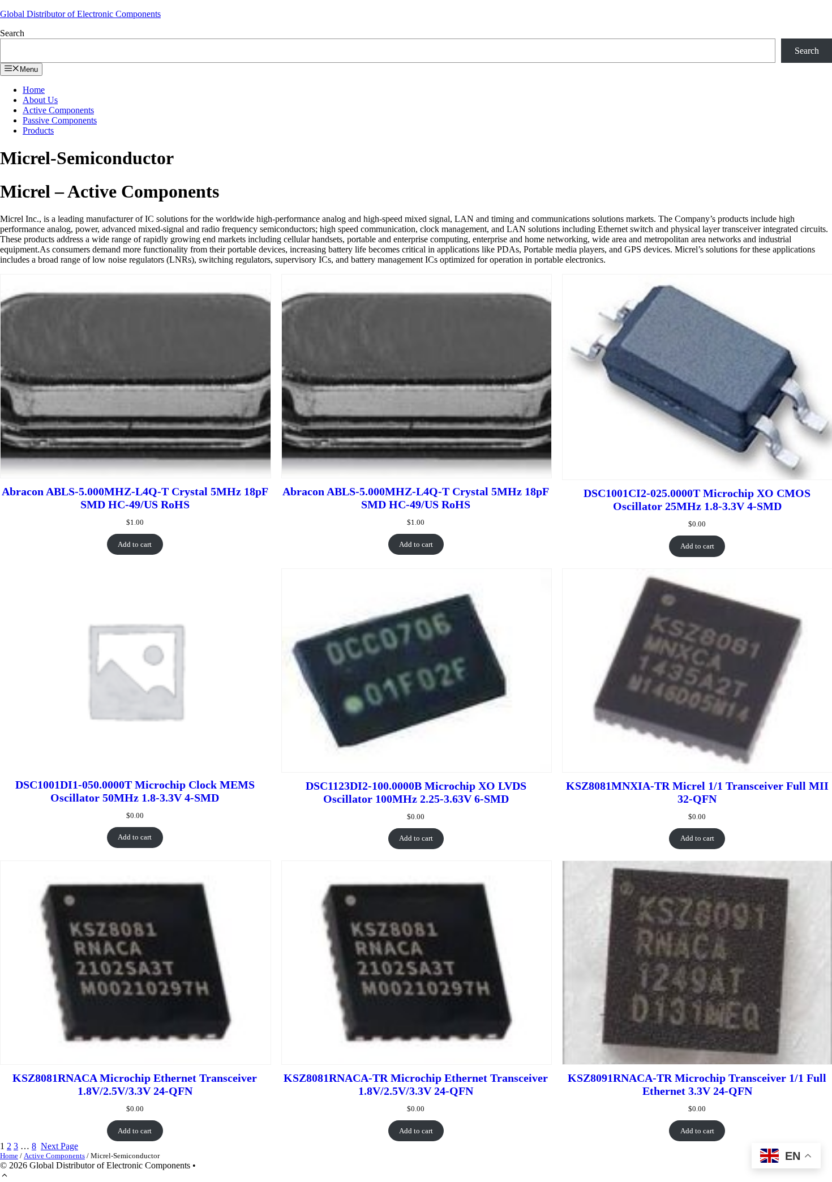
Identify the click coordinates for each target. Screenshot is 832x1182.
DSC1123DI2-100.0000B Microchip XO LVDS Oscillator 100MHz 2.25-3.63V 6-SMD (416, 792)
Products (38, 130)
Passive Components (60, 120)
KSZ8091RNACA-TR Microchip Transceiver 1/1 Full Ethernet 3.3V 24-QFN (697, 1084)
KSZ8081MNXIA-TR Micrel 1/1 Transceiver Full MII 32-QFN (697, 792)
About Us (40, 100)
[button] (4, 1176)
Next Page (59, 1146)
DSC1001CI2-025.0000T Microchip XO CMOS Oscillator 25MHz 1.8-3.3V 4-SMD (697, 499)
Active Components (58, 110)
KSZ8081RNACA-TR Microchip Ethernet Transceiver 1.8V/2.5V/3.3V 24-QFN (416, 1084)
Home (34, 90)
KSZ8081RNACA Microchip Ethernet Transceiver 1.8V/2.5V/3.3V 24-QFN (134, 1084)
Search (12, 33)
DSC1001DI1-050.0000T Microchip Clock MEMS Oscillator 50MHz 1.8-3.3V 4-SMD (135, 791)
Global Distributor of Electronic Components (80, 14)
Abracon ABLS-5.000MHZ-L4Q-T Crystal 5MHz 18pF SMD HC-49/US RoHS (135, 498)
